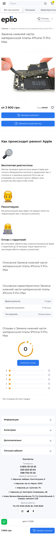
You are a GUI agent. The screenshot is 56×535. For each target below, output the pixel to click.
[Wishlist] (52, 107)
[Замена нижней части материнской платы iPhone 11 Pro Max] (28, 75)
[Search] (45, 3)
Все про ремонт (11, 10)
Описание (30, 10)
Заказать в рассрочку (30, 123)
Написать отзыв (28, 363)
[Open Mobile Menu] (4, 3)
